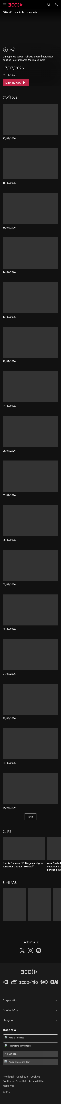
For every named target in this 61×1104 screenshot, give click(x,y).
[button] (30, 1000)
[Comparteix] (12, 49)
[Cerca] (50, 5)
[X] (22, 950)
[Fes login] (56, 5)
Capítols (10, 97)
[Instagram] (30, 950)
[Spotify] (38, 950)
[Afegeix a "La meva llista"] (5, 49)
